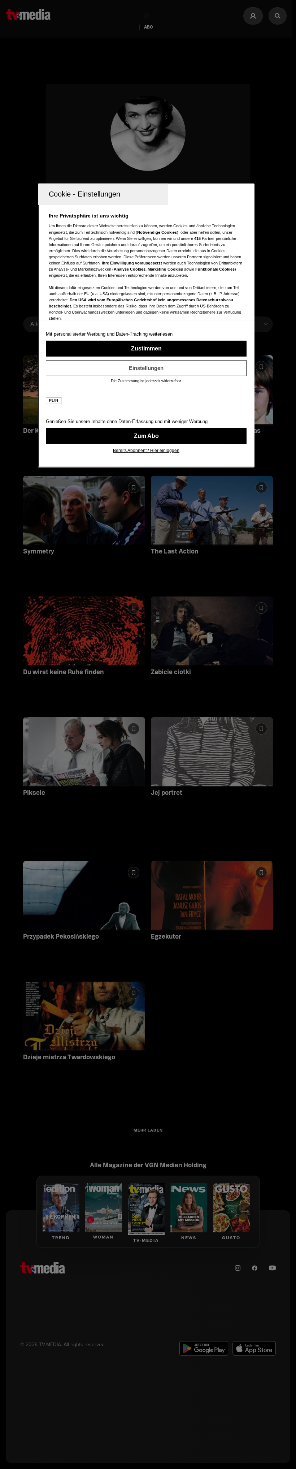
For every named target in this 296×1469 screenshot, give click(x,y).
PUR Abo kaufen (146, 436)
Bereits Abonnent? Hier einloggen (146, 450)
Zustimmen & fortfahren (146, 349)
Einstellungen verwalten (146, 368)
